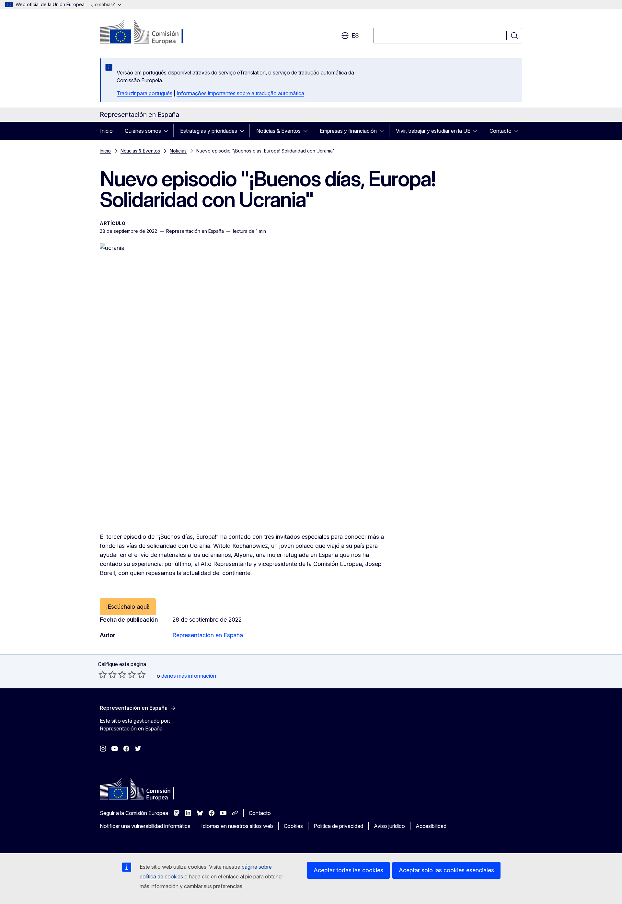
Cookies (293, 826)
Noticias (178, 150)
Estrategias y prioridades (208, 131)
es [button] (355, 35)
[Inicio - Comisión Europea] (152, 32)
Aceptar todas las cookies (348, 870)
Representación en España (207, 635)
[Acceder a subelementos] (167, 131)
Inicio (106, 131)
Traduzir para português (144, 93)
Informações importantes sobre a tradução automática (240, 93)
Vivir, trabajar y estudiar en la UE (433, 131)
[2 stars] (107, 674)
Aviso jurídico (389, 826)
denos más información (188, 675)
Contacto (501, 131)
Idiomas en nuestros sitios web (237, 826)
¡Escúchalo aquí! (127, 606)
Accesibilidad (431, 826)
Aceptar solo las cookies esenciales (446, 870)
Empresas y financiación (348, 131)
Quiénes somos (143, 131)
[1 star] (103, 674)
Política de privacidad (338, 826)
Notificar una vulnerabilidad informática (145, 826)
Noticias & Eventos (278, 131)
